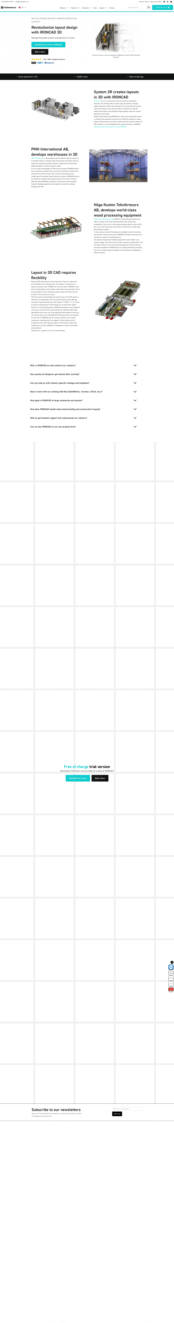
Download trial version (77, 778)
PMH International (37, 158)
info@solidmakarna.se (21, 1)
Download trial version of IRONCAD (48, 44)
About (159, 1)
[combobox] (22, 7)
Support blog (153, 1)
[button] (64, 8)
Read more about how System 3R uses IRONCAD (110, 127)
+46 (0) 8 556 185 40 (7, 1)
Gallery (147, 1)
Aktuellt (141, 1)
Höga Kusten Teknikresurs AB (104, 219)
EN (22, 7)
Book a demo (40, 52)
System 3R (97, 101)
